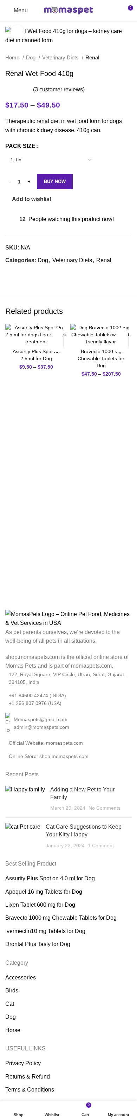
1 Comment (101, 845)
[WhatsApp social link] (19, 272)
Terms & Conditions (29, 1090)
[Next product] (128, 57)
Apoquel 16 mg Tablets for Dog (43, 892)
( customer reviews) (59, 89)
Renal (92, 57)
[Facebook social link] (11, 272)
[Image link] (68, 618)
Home (13, 57)
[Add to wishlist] (57, 334)
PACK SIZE (20, 146)
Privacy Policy (23, 1063)
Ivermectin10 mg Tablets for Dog (45, 931)
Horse (12, 1030)
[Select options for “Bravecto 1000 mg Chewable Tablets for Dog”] (122, 346)
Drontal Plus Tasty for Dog (37, 944)
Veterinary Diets (61, 57)
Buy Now (55, 181)
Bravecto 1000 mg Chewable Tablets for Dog (101, 358)
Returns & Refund (27, 1077)
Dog (31, 57)
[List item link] (68, 723)
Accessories (20, 977)
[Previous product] (114, 57)
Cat (9, 1004)
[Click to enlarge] (18, 32)
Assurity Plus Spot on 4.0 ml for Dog (50, 878)
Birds (11, 990)
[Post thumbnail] (25, 799)
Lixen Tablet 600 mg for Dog (40, 905)
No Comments (104, 808)
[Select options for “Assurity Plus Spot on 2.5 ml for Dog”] (57, 346)
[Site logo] (68, 10)
